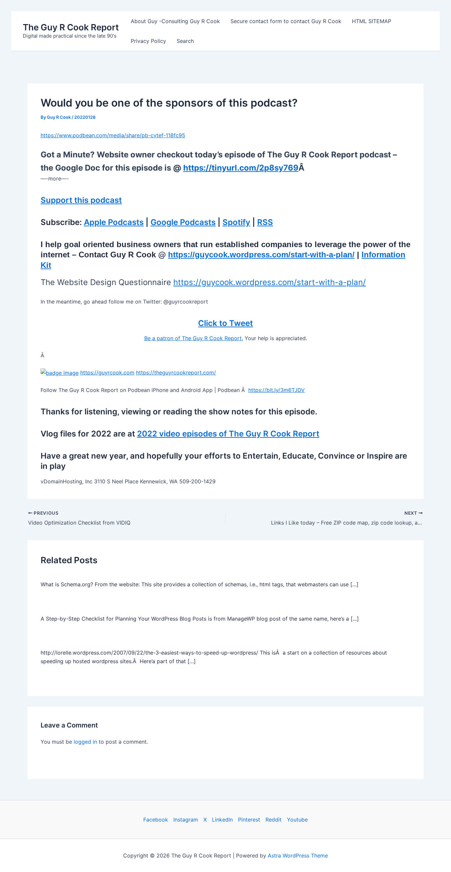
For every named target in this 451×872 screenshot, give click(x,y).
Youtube (297, 819)
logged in (85, 741)
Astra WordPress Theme (298, 855)
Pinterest (249, 819)
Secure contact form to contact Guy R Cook (285, 21)
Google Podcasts (183, 222)
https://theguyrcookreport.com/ (176, 372)
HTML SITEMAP (371, 21)
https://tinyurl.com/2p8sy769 (240, 168)
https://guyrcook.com (107, 372)
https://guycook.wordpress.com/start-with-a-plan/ (261, 254)
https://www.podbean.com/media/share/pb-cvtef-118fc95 (113, 135)
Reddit (273, 819)
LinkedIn (222, 819)
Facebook (155, 819)
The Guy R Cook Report (71, 27)
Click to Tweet (225, 323)
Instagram (185, 819)
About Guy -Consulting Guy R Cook (175, 21)
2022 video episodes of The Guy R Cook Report (228, 433)
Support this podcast (81, 200)
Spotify (236, 222)
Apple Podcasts (114, 222)
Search (185, 41)
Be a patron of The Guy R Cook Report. (193, 338)
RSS (265, 222)
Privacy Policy (148, 41)
